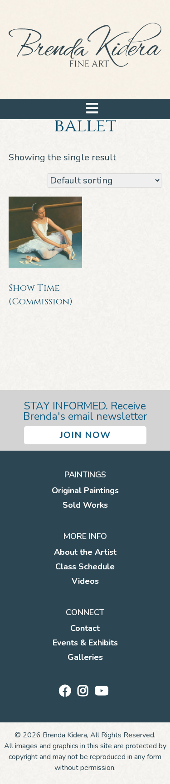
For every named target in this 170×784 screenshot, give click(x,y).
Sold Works (85, 505)
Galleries (85, 657)
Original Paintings (85, 490)
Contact (85, 628)
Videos (85, 581)
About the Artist (85, 552)
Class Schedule (85, 566)
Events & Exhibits (85, 642)
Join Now (85, 435)
